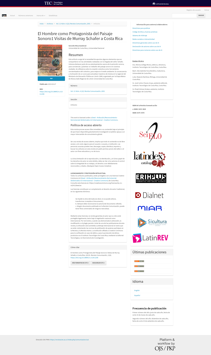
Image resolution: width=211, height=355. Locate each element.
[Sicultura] (152, 222)
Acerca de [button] (40, 15)
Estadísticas (53, 15)
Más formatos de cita (80, 263)
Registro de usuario (194, 10)
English (137, 290)
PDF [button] (51, 78)
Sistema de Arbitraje (139, 35)
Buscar (201, 15)
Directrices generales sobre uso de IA (145, 43)
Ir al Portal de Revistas (162, 4)
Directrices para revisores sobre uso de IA (147, 50)
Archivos (50, 24)
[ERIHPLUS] (151, 178)
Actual (12, 15)
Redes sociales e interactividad (143, 39)
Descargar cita (98, 263)
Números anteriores (25, 15)
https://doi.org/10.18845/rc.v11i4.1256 (84, 257)
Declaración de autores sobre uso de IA (146, 46)
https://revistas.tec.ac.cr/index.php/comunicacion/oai (69, 340)
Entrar (207, 10)
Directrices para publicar (141, 28)
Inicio (42, 24)
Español (137, 295)
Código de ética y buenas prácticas (144, 32)
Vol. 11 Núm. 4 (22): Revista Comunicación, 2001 (73, 24)
